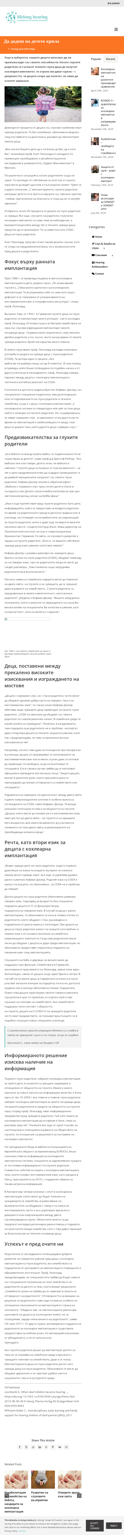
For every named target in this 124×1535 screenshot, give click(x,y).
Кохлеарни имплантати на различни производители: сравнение (108, 77)
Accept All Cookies (94, 1526)
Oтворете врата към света (68, 1494)
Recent (110, 59)
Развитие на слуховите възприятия (39, 1496)
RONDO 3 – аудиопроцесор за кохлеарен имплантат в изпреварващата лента (108, 113)
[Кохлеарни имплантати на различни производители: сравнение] (95, 69)
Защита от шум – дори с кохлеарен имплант (108, 174)
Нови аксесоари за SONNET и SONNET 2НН (107, 202)
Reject (113, 1525)
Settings (22, 1531)
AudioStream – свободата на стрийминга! (108, 146)
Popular (96, 59)
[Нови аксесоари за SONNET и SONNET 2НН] (95, 195)
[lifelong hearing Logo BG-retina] (26, 12)
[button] (7, 1495)
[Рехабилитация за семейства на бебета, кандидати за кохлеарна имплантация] (16, 1472)
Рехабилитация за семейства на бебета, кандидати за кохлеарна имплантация (16, 1502)
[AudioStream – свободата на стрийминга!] (95, 139)
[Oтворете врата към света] (70, 1472)
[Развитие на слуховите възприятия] (43, 1472)
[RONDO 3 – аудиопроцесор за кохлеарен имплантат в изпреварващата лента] (95, 101)
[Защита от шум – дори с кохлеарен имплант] (95, 167)
